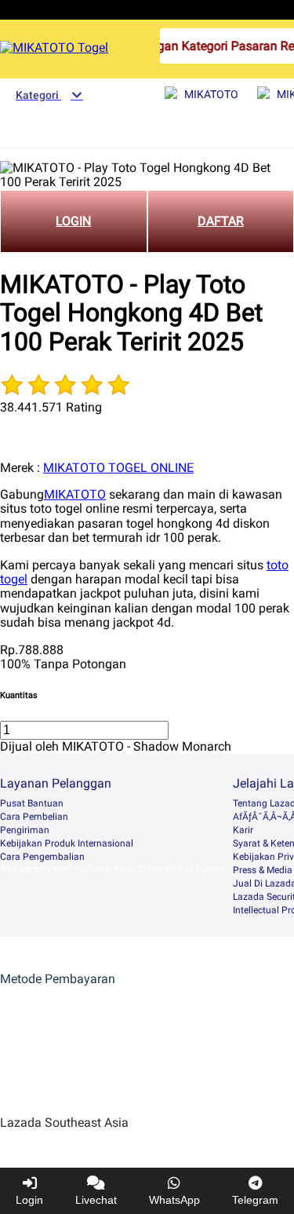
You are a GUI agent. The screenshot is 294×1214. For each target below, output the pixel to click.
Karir (243, 830)
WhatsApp (174, 1200)
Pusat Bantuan (32, 803)
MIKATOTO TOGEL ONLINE (118, 467)
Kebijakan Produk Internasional (66, 843)
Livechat (96, 1200)
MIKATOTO (75, 494)
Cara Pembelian (34, 816)
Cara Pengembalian (42, 856)
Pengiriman (24, 830)
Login (29, 1200)
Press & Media (262, 870)
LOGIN (73, 221)
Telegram (255, 1200)
